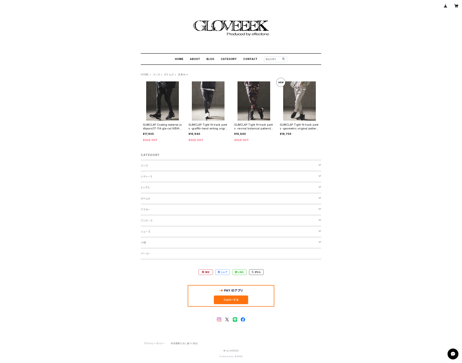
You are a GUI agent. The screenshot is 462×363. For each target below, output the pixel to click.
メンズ (156, 74)
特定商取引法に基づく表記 (184, 343)
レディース (146, 176)
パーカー (146, 253)
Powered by (227, 356)
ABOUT (195, 58)
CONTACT (250, 58)
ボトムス (169, 74)
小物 (143, 242)
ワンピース (147, 220)
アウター (146, 209)
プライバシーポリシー (154, 343)
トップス (145, 187)
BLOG (210, 58)
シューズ (146, 231)
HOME (179, 58)
